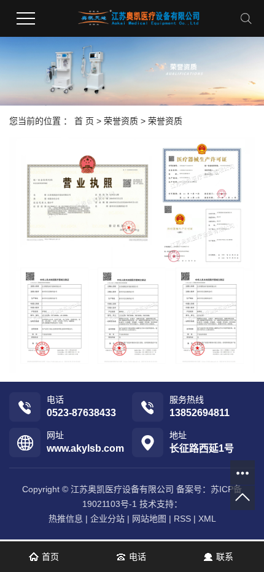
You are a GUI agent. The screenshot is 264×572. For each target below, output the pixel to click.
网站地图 (149, 519)
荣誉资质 (121, 121)
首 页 (84, 121)
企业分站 (107, 519)
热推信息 (66, 519)
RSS (182, 519)
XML (207, 519)
